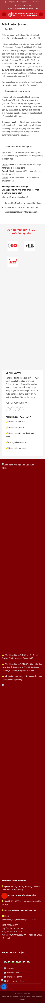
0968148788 (30, 910)
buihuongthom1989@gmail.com (24, 212)
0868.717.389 (18, 207)
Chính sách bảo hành (17, 448)
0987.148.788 (32, 207)
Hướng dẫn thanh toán (17, 442)
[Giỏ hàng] (41, 14)
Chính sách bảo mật (16, 421)
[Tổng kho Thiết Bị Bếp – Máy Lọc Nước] (22, 14)
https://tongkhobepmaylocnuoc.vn (16, 38)
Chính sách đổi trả (16, 427)
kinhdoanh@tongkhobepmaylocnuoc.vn (19, 919)
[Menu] (4, 14)
